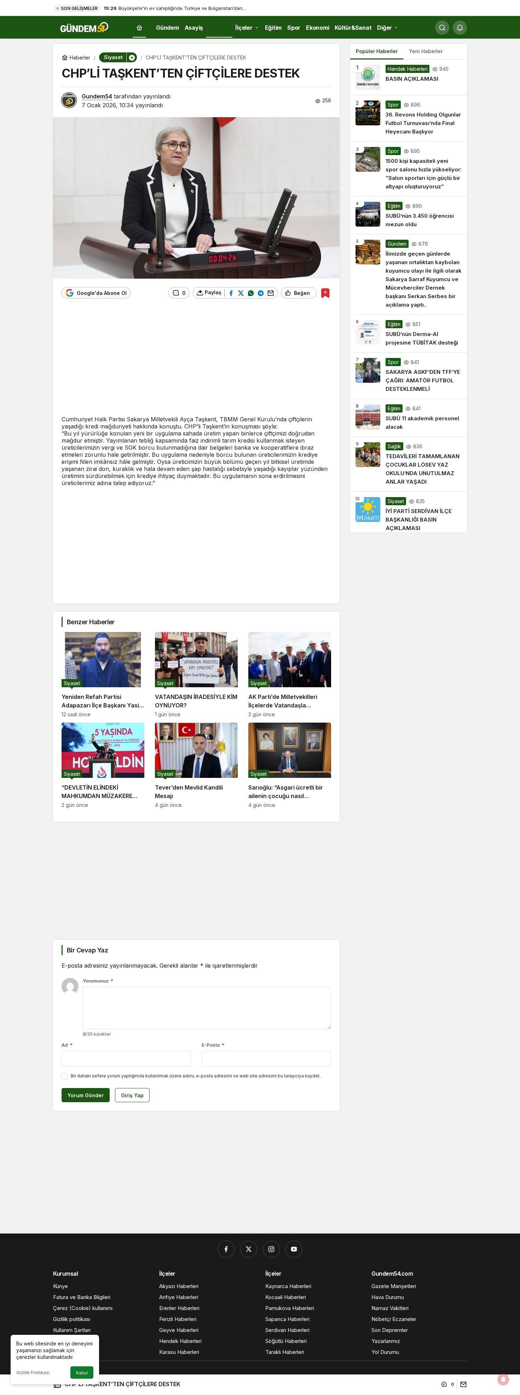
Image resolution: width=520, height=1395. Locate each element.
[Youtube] (293, 1249)
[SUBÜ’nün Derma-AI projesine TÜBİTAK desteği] (408, 333)
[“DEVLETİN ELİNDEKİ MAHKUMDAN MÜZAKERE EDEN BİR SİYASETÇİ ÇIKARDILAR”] (103, 765)
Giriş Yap (132, 1095)
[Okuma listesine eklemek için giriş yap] (325, 293)
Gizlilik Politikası (33, 1372)
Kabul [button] (82, 1373)
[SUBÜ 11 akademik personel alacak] (408, 418)
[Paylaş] (462, 1384)
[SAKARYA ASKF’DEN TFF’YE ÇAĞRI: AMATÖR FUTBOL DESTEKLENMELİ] (408, 376)
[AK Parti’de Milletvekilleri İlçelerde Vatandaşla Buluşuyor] (289, 674)
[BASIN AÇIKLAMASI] (408, 77)
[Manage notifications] (503, 1379)
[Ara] (442, 28)
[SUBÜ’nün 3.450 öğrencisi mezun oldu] (408, 215)
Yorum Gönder (86, 1095)
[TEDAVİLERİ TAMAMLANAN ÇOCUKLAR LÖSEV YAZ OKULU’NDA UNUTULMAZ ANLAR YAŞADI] (408, 464)
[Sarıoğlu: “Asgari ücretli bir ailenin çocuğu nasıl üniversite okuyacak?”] (289, 765)
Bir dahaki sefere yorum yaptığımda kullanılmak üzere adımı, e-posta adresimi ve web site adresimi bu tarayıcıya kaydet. (195, 1075)
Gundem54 (97, 96)
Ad (67, 1045)
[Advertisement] (196, 360)
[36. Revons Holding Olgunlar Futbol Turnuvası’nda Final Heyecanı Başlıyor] (408, 118)
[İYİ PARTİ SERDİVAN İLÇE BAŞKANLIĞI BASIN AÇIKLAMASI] (408, 512)
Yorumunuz (98, 981)
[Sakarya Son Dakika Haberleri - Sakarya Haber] (85, 26)
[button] (131, 57)
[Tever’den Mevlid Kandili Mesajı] (196, 765)
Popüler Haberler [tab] (377, 51)
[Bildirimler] (460, 28)
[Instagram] (271, 1249)
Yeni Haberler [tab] (426, 51)
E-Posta (213, 1045)
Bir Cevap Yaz (87, 950)
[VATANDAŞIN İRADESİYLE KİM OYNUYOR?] (196, 674)
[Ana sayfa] (139, 28)
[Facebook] (226, 1249)
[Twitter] (248, 1249)
